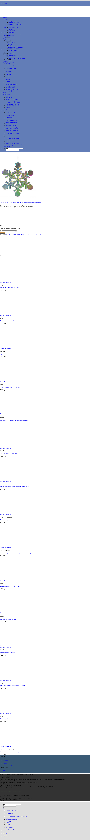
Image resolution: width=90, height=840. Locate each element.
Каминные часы (10, 115)
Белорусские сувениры (15, 34)
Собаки (8, 79)
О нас (4, 770)
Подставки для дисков (14, 48)
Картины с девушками (12, 128)
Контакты (5, 2)
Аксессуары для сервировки (16, 58)
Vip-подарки (11, 32)
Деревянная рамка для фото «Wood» (10, 586)
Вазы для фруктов (11, 91)
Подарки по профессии (15, 24)
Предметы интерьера (12, 810)
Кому (7, 19)
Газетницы (11, 52)
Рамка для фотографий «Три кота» (9, 321)
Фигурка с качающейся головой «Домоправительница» (15, 752)
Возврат (5, 763)
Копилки (8, 71)
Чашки (10, 60)
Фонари (8, 107)
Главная (2, 202)
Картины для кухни (11, 120)
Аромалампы (9, 109)
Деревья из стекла (11, 68)
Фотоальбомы (10, 142)
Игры (9, 35)
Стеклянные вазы (11, 87)
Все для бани (6, 146)
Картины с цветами (11, 125)
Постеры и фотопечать (12, 133)
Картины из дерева (11, 132)
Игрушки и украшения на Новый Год (32, 202)
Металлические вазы (12, 89)
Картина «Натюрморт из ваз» (8, 619)
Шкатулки (5, 135)
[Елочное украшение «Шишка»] (6, 216)
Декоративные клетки (14, 44)
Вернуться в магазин (8, 62)
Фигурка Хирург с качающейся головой (11, 520)
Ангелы (8, 63)
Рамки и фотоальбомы (8, 140)
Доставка (5, 3)
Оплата (5, 5)
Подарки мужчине (13, 22)
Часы (4, 110)
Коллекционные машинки (13, 70)
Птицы (7, 76)
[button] (4, 27)
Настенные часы (10, 112)
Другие (8, 81)
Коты (7, 73)
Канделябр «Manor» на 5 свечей (9, 719)
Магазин (5, 809)
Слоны (7, 78)
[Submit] (3, 807)
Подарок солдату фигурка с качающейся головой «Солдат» (16, 553)
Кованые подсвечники (12, 99)
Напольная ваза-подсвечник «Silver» (10, 387)
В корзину (3, 232)
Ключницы (11, 42)
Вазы (4, 83)
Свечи (7, 96)
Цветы (4, 92)
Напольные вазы (11, 86)
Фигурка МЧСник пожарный (7, 652)
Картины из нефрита (12, 130)
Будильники (9, 117)
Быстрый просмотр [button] (5, 282)
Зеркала (10, 45)
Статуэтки (5, 61)
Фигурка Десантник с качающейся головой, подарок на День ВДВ (18, 486)
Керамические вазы (11, 84)
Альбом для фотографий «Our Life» (9, 287)
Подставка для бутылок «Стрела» (9, 453)
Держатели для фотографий (14, 145)
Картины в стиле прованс (13, 127)
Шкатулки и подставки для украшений (16, 816)
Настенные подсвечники (13, 101)
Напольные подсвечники (13, 102)
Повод (7, 26)
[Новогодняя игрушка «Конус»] (6, 223)
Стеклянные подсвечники (13, 104)
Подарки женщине (13, 21)
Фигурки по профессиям (13, 65)
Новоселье (11, 30)
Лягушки (8, 74)
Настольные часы (11, 114)
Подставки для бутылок (15, 57)
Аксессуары (11, 53)
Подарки (5, 17)
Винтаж (5, 37)
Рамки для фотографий (12, 143)
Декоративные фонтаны (15, 47)
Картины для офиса (11, 122)
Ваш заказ (5, 759)
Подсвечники (6, 94)
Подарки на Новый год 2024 (13, 202)
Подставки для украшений (13, 138)
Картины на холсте (11, 124)
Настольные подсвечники (13, 105)
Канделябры (9, 97)
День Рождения (13, 27)
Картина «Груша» (4, 354)
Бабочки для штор (13, 50)
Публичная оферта (8, 765)
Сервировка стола (11, 55)
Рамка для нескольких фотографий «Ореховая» (13, 685)
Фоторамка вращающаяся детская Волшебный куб (14, 420)
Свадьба (10, 29)
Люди (7, 66)
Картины (5, 119)
